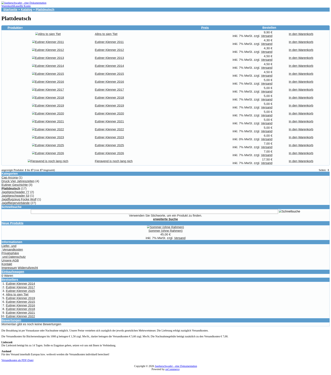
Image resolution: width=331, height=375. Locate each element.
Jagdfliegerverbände (16, 203)
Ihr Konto (25, 5)
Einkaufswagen (13, 271)
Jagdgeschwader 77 (15, 192)
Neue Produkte (12, 223)
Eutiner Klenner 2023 (109, 137)
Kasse (16, 5)
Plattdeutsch (45, 9)
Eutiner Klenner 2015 (109, 73)
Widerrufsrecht (28, 267)
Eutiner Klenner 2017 (109, 89)
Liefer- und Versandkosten (12, 247)
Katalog (26, 9)
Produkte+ (15, 27)
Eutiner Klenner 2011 (109, 42)
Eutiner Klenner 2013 (109, 58)
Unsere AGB (10, 260)
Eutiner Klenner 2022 (109, 129)
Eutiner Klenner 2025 (109, 145)
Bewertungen (11, 320)
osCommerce (172, 369)
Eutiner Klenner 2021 (109, 121)
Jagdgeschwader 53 (15, 195)
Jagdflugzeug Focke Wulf (19, 199)
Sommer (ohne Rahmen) (165, 230)
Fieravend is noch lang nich (114, 161)
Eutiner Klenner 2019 (109, 105)
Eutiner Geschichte (15, 185)
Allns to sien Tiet (106, 34)
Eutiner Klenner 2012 (109, 50)
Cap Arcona (10, 177)
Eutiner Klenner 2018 (109, 97)
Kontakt (7, 264)
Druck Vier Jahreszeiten (18, 181)
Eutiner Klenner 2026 (109, 153)
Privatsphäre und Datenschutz (14, 255)
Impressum (9, 267)
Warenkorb (7, 5)
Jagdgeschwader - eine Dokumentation (176, 366)
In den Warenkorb (301, 34)
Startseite (10, 9)
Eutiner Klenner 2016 (109, 81)
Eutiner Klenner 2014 (109, 66)
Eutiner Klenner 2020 (109, 113)
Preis (205, 27)
